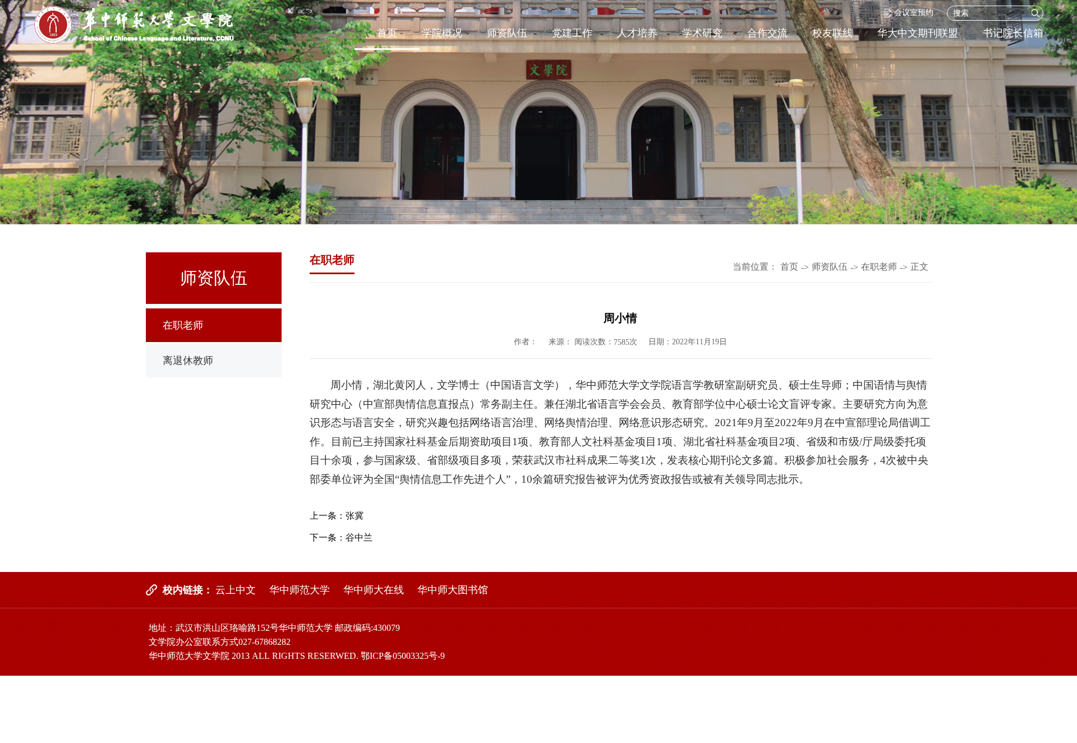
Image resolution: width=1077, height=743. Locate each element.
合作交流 (767, 33)
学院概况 (442, 33)
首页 (387, 33)
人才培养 (637, 33)
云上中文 (235, 590)
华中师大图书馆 (452, 590)
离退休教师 (188, 360)
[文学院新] (134, 25)
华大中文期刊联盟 (917, 33)
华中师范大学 (299, 590)
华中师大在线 (373, 590)
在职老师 (183, 325)
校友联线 (832, 33)
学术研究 (702, 33)
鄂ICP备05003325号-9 (403, 656)
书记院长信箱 (1013, 33)
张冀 (354, 515)
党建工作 (572, 33)
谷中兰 (359, 537)
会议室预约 (913, 12)
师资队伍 (507, 33)
